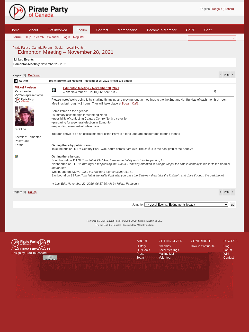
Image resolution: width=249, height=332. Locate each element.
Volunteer (165, 257)
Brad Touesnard (36, 253)
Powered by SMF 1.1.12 (100, 220)
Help (28, 37)
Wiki (226, 253)
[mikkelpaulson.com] (16, 156)
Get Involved (57, 30)
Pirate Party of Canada (30, 244)
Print (226, 74)
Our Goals (143, 250)
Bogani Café (130, 103)
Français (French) (222, 9)
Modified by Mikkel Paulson (138, 225)
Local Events (74, 47)
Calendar (53, 37)
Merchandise (128, 30)
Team (140, 257)
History (141, 246)
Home (15, 30)
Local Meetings (169, 250)
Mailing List (166, 253)
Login (66, 37)
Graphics (165, 246)
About (33, 30)
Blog (226, 246)
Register (78, 37)
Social (59, 47)
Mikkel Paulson (25, 87)
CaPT (190, 30)
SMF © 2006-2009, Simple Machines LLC (139, 220)
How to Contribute (203, 246)
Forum (82, 30)
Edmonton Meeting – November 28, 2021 (66, 52)
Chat (208, 30)
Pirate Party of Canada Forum (32, 47)
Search (39, 37)
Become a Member (162, 30)
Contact (102, 30)
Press (140, 253)
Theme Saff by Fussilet (108, 225)
